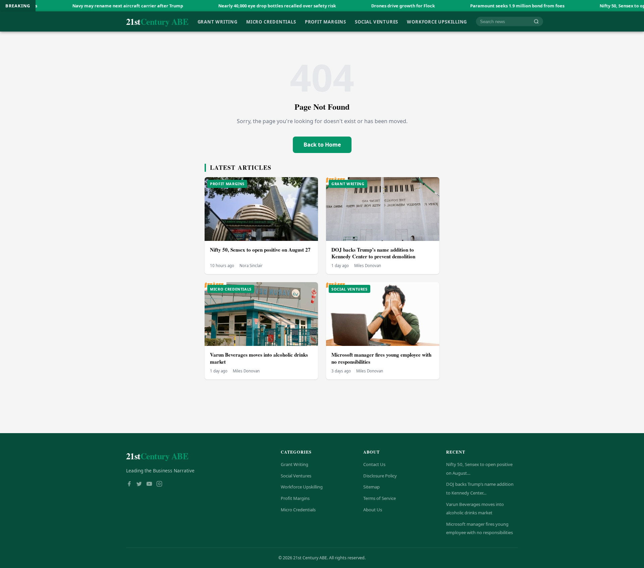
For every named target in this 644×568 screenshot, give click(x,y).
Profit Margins (325, 21)
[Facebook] (129, 484)
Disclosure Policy (380, 476)
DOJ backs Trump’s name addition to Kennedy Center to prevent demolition (373, 253)
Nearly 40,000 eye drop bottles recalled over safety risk (250, 6)
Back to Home (322, 144)
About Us (372, 510)
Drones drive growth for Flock (376, 6)
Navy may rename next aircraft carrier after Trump (101, 6)
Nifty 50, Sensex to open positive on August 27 (260, 249)
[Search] (536, 22)
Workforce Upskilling (437, 21)
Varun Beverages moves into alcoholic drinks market (259, 358)
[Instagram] (159, 484)
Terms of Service (379, 498)
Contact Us (374, 464)
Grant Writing (217, 21)
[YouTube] (149, 484)
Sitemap (371, 487)
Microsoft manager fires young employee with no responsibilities (381, 358)
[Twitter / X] (139, 484)
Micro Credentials (271, 21)
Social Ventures (376, 21)
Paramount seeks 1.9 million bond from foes (490, 6)
